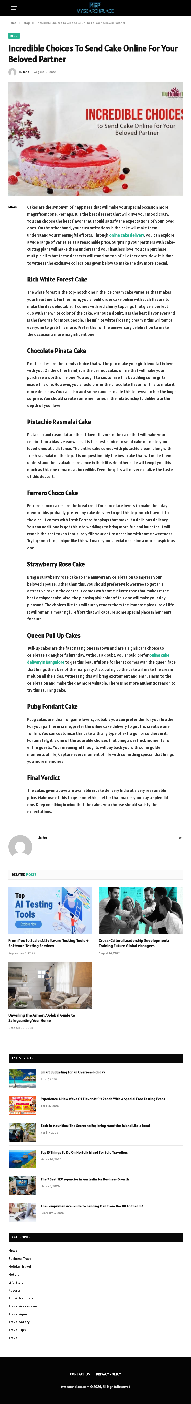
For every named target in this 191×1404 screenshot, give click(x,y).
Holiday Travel (20, 1266)
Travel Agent (19, 1314)
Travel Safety (19, 1322)
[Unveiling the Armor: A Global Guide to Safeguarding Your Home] (50, 985)
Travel (13, 1338)
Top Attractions (21, 1298)
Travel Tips (17, 1330)
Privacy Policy (108, 1374)
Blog (14, 36)
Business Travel (21, 1258)
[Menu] (14, 8)
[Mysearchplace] (95, 8)
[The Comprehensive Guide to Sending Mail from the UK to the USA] (22, 1212)
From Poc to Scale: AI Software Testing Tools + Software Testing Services (48, 943)
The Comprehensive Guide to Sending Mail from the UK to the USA (92, 1206)
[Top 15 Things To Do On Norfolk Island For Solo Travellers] (22, 1159)
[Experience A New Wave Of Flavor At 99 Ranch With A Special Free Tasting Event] (22, 1105)
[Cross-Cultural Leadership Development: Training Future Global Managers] (141, 910)
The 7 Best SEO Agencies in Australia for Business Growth (85, 1179)
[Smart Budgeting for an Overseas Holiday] (22, 1078)
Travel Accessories (23, 1306)
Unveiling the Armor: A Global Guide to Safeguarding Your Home (41, 1018)
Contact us (80, 1374)
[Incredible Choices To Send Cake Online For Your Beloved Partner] (95, 139)
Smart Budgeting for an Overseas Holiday (73, 1072)
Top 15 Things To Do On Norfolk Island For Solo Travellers (84, 1152)
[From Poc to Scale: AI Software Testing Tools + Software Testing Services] (50, 910)
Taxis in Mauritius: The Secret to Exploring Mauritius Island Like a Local (95, 1125)
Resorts (14, 1290)
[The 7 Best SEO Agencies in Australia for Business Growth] (22, 1185)
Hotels (14, 1274)
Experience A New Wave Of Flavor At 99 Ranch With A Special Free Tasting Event (103, 1099)
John (26, 72)
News (13, 1250)
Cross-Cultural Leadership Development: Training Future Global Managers (134, 943)
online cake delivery (126, 235)
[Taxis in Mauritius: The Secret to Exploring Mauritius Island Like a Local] (22, 1132)
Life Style (16, 1282)
